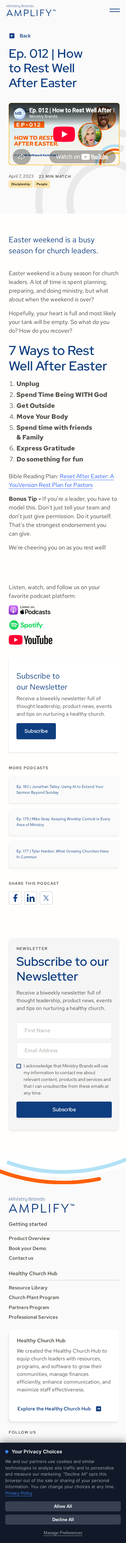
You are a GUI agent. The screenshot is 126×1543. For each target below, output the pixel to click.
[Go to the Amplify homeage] (31, 10)
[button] (113, 10)
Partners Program (29, 1307)
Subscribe (36, 731)
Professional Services (33, 1317)
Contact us (21, 1258)
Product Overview (29, 1238)
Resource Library (28, 1288)
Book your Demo (27, 1248)
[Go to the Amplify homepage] (41, 1205)
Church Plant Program (34, 1297)
